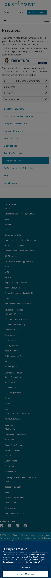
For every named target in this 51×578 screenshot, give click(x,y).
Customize (25, 567)
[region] (25, 559)
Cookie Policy (32, 562)
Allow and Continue (25, 574)
